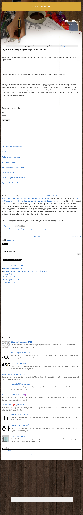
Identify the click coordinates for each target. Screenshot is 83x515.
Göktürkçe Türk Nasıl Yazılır (12, 147)
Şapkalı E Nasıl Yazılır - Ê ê (20, 425)
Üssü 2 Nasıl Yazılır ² (18, 436)
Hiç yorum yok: (9, 226)
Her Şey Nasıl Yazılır (10, 277)
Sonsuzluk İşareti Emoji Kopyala (13, 178)
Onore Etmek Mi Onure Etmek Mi (14, 374)
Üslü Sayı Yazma (8, 152)
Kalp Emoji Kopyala (9, 172)
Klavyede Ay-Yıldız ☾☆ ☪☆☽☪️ (14, 395)
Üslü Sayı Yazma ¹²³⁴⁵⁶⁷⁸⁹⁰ (20, 363)
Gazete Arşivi (43, 6)
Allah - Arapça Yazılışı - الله (13, 265)
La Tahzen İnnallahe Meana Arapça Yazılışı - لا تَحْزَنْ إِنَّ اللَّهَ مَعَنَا (25, 271)
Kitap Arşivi (51, 6)
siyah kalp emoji (23, 229)
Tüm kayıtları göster (61, 46)
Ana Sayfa (37, 236)
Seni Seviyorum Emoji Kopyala (13, 167)
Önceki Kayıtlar (76, 236)
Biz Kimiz (31, 6)
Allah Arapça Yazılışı (9, 162)
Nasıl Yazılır (72, 20)
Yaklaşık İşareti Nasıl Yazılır (11, 157)
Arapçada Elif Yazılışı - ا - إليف (21, 384)
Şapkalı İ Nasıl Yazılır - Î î (20, 414)
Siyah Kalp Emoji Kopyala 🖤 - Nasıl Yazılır (24, 49)
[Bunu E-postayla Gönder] (16, 226)
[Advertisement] (41, 310)
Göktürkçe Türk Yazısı (11, 280)
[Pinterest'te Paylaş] (24, 226)
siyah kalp (12, 229)
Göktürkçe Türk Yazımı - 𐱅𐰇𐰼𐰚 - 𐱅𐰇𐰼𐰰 (24, 342)
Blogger (33, 455)
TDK (36, 6)
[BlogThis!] (18, 226)
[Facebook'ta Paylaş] (22, 226)
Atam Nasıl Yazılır (9, 282)
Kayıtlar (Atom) (10, 240)
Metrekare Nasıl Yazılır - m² (13, 268)
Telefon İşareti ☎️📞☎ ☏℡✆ (13, 405)
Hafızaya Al (5, 120)
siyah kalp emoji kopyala (39, 229)
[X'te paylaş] (20, 226)
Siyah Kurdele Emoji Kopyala (12, 183)
